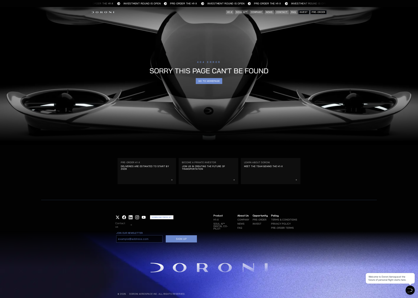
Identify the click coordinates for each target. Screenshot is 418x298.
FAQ (239, 227)
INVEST (257, 223)
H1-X (215, 219)
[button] (118, 217)
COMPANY (243, 219)
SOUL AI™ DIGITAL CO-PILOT (220, 226)
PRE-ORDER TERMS (282, 227)
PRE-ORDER (259, 219)
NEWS (240, 223)
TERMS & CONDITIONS (284, 219)
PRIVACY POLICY (281, 223)
